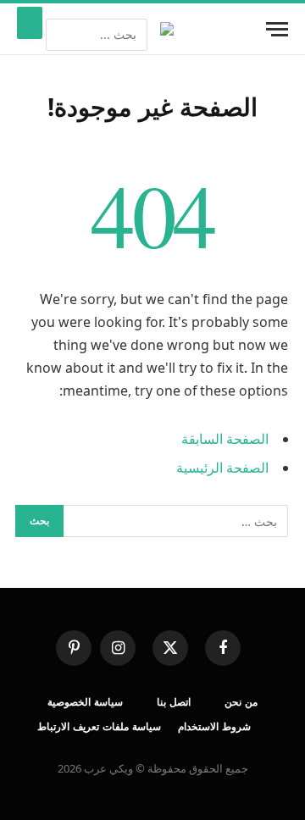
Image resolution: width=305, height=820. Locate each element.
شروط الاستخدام (214, 726)
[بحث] (29, 23)
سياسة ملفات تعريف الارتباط (99, 726)
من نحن (241, 702)
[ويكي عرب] (167, 29)
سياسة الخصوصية (85, 702)
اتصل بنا (174, 702)
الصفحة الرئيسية (222, 467)
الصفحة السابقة (225, 438)
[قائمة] (277, 29)
